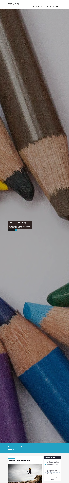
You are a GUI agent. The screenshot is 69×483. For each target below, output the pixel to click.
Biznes (16, 462)
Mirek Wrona (11, 462)
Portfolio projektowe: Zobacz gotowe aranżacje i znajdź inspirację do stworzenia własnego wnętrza (53, 478)
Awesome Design (13, 3)
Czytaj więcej (11, 230)
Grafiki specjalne (48, 6)
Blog (53, 6)
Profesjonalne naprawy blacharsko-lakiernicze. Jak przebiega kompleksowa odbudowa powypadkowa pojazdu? (53, 465)
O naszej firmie (35, 2)
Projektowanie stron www (44, 2)
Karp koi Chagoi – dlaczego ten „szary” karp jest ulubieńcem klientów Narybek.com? (53, 470)
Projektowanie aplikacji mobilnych (38, 6)
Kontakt (57, 6)
